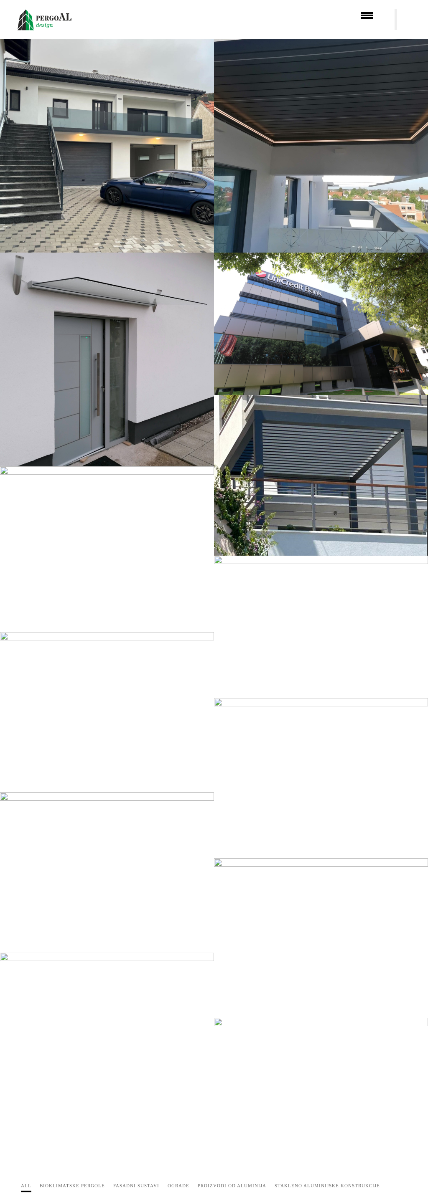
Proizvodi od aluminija (232, 1185)
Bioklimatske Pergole (72, 1185)
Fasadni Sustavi (136, 1185)
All (26, 1185)
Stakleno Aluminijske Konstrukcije (327, 1185)
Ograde (178, 1185)
